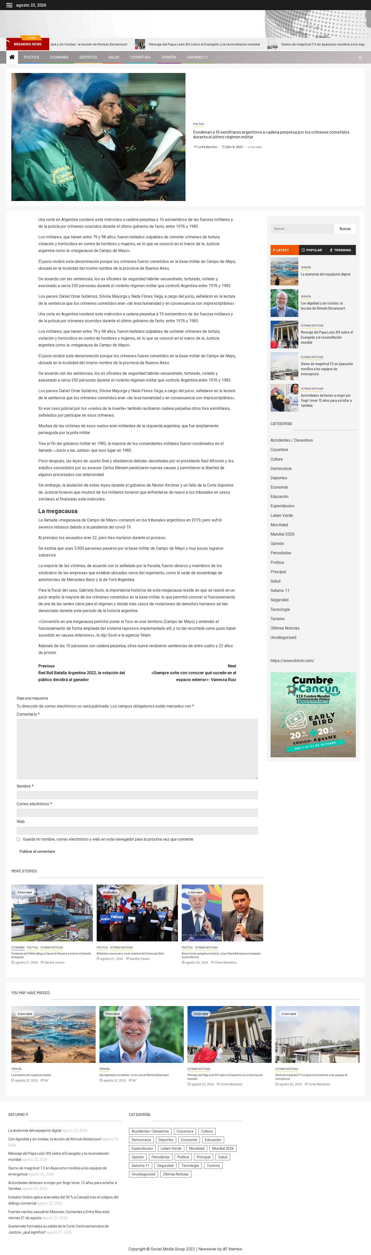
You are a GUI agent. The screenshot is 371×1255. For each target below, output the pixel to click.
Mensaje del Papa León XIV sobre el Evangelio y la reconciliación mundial (164, 44)
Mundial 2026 (283, 534)
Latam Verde (282, 515)
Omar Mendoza (225, 962)
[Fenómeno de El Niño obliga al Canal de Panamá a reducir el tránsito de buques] (52, 913)
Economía (59, 57)
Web (21, 821)
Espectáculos (283, 506)
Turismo (278, 618)
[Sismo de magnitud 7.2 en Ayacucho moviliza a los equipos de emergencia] (284, 366)
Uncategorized (283, 637)
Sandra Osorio (54, 962)
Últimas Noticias (51, 947)
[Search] (360, 57)
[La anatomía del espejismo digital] (284, 271)
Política (31, 57)
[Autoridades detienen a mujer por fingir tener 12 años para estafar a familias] (284, 398)
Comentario (28, 714)
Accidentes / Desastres (292, 440)
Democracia (281, 468)
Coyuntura (140, 57)
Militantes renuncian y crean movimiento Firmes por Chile (130, 953)
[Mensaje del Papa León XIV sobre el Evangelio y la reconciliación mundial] (284, 334)
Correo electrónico (34, 803)
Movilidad (279, 524)
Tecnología (280, 609)
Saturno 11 (197, 57)
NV (46, 1080)
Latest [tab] (282, 250)
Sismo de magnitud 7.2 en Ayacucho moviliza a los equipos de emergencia (298, 44)
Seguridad (279, 599)
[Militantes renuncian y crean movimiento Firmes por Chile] (137, 913)
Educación (279, 496)
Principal (278, 571)
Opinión (169, 57)
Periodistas (281, 552)
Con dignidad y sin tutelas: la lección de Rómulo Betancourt (323, 305)
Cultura (277, 459)
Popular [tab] (314, 250)
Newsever (207, 1249)
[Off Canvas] (9, 5)
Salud (113, 57)
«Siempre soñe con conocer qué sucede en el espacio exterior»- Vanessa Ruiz (193, 673)
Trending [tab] (342, 250)
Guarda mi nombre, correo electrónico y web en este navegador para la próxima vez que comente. (108, 839)
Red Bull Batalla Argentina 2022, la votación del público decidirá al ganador (81, 673)
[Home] (12, 57)
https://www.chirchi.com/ (292, 660)
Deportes (88, 57)
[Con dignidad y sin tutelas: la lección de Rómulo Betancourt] (284, 303)
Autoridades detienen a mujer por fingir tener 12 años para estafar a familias (326, 400)
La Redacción (208, 147)
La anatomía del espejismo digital (325, 274)
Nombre (25, 786)
